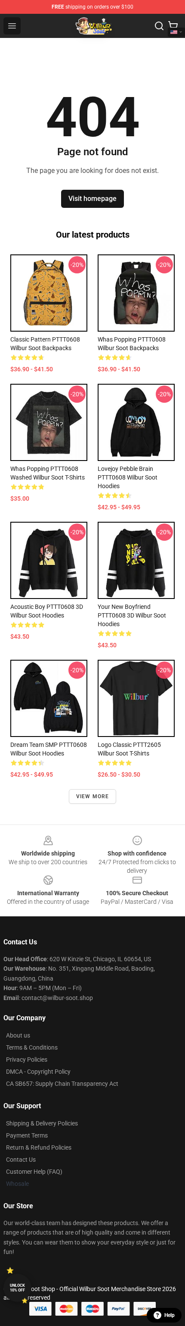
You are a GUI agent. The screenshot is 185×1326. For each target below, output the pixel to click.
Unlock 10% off (17, 1287)
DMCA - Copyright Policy (38, 1071)
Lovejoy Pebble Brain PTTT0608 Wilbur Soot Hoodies (127, 477)
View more (92, 796)
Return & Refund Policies (38, 1147)
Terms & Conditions (32, 1047)
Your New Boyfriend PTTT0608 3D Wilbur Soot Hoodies (132, 615)
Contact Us (21, 1159)
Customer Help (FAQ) (34, 1171)
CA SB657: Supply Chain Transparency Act (62, 1083)
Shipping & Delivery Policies (42, 1123)
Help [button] (169, 1315)
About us (18, 1035)
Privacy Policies (26, 1059)
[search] (159, 26)
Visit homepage (92, 198)
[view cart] (173, 26)
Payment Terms (27, 1135)
